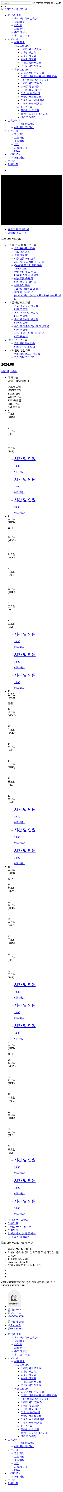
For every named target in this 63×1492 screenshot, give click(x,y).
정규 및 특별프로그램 (24, 245)
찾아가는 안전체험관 (33, 100)
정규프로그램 (22, 45)
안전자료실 (14, 154)
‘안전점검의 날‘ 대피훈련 (35, 79)
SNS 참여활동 (29, 117)
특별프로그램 (22, 69)
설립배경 (19, 22)
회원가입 (13, 164)
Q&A (17, 151)
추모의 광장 (21, 32)
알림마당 (19, 134)
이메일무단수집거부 (19, 1226)
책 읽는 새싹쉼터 (30, 93)
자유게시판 (20, 147)
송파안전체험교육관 (25, 18)
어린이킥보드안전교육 (27, 353)
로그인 (12, 161)
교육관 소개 (14, 15)
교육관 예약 (14, 120)
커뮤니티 (13, 130)
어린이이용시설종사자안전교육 (39, 76)
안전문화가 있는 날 (32, 83)
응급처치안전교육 (31, 66)
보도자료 (19, 137)
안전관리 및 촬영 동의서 (22, 1233)
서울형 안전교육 (21, 350)
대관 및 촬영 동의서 (19, 1236)
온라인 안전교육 (30, 110)
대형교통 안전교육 (25, 258)
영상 (16, 144)
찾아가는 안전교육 (25, 357)
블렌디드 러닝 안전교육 (34, 113)
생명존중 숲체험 (30, 86)
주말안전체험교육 (31, 96)
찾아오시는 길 (22, 35)
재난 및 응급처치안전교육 (29, 262)
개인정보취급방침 (18, 1219)
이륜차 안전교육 (37, 295)
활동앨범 (19, 141)
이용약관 (13, 1223)
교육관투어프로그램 (32, 73)
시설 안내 (19, 28)
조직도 (18, 25)
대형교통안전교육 (31, 62)
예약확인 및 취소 (24, 127)
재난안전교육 (28, 59)
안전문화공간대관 (31, 90)
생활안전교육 (28, 52)
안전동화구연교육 (31, 49)
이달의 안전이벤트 (31, 103)
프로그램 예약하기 (25, 124)
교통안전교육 (28, 56)
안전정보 (19, 157)
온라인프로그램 (23, 107)
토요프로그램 (19, 340)
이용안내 (13, 39)
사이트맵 (13, 1230)
